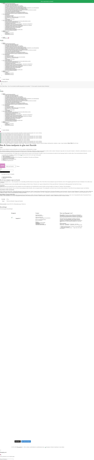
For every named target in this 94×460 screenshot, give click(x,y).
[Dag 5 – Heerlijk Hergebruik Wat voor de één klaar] (25, 246)
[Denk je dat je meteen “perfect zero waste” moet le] (25, 339)
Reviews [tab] (4, 178)
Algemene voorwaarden (40, 222)
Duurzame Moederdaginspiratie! (11, 28)
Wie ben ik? (7, 14)
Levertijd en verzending (9, 32)
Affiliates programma (39, 223)
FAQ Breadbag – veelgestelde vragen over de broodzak (15, 16)
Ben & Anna (75, 143)
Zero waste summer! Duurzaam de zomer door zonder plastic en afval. (18, 21)
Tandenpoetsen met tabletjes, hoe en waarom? (13, 26)
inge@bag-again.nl (39, 215)
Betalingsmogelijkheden (9, 34)
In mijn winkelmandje (5, 171)
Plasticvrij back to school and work (11, 21)
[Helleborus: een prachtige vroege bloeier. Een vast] (19, 405)
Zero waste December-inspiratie (11, 30)
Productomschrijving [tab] (7, 176)
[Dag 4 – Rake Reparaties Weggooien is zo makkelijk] (31, 236)
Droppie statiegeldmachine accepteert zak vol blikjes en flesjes (16, 9)
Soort (2, 165)
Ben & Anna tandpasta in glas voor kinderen (80, 188)
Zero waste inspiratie (7, 20)
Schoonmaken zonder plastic (10, 23)
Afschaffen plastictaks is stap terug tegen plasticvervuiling (15, 7)
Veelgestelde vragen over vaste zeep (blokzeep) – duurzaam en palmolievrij (18, 23)
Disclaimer (37, 223)
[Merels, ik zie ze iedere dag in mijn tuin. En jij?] (19, 368)
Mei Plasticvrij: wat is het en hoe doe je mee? (13, 24)
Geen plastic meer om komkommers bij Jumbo (13, 10)
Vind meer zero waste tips (40, 224)
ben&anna (34, 143)
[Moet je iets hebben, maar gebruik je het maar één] (19, 288)
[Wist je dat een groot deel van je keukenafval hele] (31, 339)
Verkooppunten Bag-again (9, 18)
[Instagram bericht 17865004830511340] (25, 396)
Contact (6, 32)
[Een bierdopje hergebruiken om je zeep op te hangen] (31, 405)
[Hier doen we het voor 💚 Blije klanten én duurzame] (19, 337)
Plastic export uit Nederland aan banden (12, 11)
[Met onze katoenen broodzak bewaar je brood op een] (31, 375)
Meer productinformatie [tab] (7, 177)
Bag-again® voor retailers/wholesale (11, 17)
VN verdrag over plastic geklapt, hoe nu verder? (14, 5)
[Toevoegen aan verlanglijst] (1, 169)
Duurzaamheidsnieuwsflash (9, 3)
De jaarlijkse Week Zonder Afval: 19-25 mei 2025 (14, 6)
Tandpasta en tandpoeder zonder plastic (16, 143)
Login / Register (6, 79)
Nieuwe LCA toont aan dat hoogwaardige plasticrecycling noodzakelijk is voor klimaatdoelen (22, 7)
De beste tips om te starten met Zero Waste (13, 22)
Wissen (18, 166)
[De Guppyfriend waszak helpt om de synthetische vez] (25, 374)
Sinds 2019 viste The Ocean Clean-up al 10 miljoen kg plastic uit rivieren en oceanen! (20, 9)
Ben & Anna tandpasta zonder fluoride (24, 188)
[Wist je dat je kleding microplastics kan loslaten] (13, 417)
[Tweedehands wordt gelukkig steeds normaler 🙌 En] (25, 291)
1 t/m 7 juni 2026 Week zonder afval (11, 4)
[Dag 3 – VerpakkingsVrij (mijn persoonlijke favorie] (13, 296)
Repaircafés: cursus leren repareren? (11, 4)
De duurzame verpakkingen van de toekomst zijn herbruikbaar (16, 12)
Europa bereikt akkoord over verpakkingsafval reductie (15, 11)
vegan (59, 143)
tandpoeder (47, 188)
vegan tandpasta (64, 143)
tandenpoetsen (50, 143)
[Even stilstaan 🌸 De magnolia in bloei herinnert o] (31, 290)
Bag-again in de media (9, 16)
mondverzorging (43, 143)
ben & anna (29, 143)
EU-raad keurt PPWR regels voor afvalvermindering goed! (15, 8)
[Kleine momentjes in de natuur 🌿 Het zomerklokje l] (13, 376)
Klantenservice (6, 31)
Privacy (37, 221)
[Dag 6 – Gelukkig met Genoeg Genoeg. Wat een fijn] (19, 239)
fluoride (38, 143)
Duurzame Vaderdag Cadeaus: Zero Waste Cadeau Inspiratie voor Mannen (18, 25)
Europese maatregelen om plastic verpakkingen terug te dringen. (16, 13)
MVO (6, 18)
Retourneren (7, 33)
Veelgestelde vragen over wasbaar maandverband (14, 25)
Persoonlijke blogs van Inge (10, 28)
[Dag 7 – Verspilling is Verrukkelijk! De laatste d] (13, 242)
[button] (7, 174)
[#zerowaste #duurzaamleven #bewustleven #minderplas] (13, 328)
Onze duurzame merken (9, 15)
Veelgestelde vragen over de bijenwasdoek (12, 27)
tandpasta (55, 143)
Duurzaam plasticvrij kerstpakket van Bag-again (13, 29)
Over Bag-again (6, 14)
